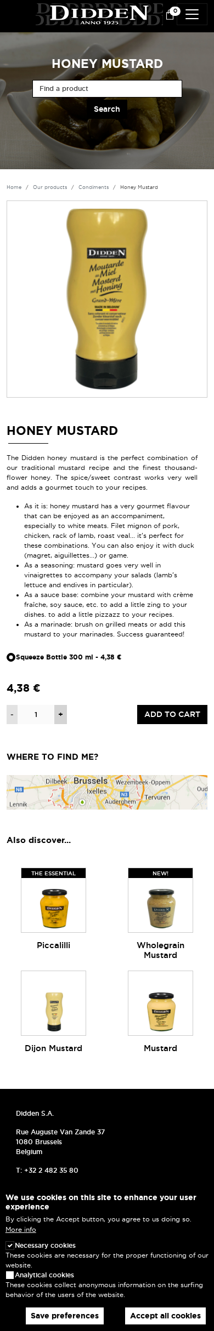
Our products (50, 187)
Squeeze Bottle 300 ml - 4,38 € (69, 657)
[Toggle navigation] (192, 14)
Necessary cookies (45, 1245)
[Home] (99, 12)
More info (20, 1229)
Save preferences (65, 1316)
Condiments (93, 187)
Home (14, 187)
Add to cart (172, 714)
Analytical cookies (44, 1274)
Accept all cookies (165, 1316)
